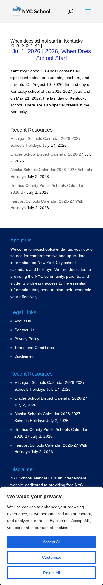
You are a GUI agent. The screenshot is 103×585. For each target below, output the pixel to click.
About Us (22, 321)
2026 (51, 51)
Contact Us (24, 330)
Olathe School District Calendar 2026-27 (46, 154)
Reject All (51, 572)
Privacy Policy (26, 338)
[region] (51, 536)
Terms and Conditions (34, 347)
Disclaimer (23, 356)
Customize (51, 557)
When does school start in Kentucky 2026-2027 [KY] (46, 43)
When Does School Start (63, 54)
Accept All (51, 542)
